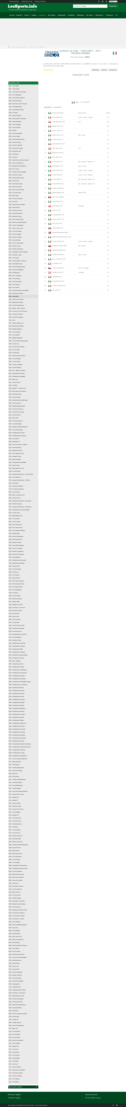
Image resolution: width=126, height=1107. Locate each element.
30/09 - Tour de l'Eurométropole (16, 1025)
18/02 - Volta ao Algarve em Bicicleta (17, 118)
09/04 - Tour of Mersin (14, 287)
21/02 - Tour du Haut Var (14, 127)
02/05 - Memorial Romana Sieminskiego (18, 400)
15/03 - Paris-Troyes (14, 195)
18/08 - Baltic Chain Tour (14, 892)
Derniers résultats (40, 1)
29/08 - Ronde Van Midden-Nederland (18, 924)
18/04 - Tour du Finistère (14, 332)
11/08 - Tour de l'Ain (13, 883)
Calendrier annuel (27, 1)
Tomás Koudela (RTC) (58, 268)
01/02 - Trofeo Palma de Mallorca (17, 97)
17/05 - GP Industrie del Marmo (16, 489)
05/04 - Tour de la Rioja (14, 278)
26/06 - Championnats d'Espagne (17, 702)
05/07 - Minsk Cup (13, 773)
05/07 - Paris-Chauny (14, 776)
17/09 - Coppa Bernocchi (15, 987)
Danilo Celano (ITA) (57, 201)
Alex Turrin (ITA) (56, 210)
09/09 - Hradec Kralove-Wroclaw (16, 954)
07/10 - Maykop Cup (14, 1046)
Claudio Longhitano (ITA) (59, 285)
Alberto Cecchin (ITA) (57, 135)
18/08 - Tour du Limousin (15, 895)
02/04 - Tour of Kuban (14, 257)
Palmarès (104, 70)
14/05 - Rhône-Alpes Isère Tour (16, 468)
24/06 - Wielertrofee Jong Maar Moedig (18, 655)
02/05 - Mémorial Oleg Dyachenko (17, 406)
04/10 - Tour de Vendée (14, 1037)
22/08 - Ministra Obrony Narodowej (17, 904)
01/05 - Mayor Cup (13, 379)
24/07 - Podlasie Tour (14, 797)
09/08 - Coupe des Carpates (15, 880)
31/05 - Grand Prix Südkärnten (16, 536)
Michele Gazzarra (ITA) (58, 254)
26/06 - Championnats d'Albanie (16, 720)
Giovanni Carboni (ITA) (58, 241)
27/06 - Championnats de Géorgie (17, 732)
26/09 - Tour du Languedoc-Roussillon (18, 1013)
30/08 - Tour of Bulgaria (14, 930)
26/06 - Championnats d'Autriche (16, 711)
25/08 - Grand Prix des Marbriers (17, 912)
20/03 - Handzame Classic (15, 216)
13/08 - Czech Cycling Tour (15, 889)
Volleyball (80, 15)
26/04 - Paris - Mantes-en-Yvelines (17, 370)
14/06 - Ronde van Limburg (15, 598)
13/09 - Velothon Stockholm (15, 975)
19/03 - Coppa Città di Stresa (16, 213)
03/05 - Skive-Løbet (13, 417)
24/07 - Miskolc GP (13, 800)
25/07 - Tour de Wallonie (14, 812)
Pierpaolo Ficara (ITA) (57, 152)
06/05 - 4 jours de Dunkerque (16, 429)
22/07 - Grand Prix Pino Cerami (16, 794)
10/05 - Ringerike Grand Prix (15, 450)
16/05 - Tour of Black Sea (15, 477)
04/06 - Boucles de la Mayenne (16, 551)
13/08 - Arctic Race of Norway (16, 886)
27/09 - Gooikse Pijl (13, 1019)
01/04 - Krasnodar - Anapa (15, 254)
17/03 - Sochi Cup (13, 201)
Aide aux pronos (14, 1)
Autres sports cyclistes (15, 1087)
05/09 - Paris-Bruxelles (14, 942)
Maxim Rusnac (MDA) (58, 197)
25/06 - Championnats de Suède (16, 666)
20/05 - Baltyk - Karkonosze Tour (17, 495)
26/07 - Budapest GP (14, 815)
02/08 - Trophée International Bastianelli (18, 844)
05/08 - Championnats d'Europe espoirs (18, 868)
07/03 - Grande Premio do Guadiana (17, 171)
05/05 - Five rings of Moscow (16, 420)
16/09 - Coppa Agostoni (14, 984)
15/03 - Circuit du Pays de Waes (16, 189)
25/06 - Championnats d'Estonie (16, 696)
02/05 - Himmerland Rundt (15, 394)
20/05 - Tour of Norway (14, 492)
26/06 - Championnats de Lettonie (17, 699)
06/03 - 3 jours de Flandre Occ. (16, 163)
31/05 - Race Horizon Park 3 (15, 539)
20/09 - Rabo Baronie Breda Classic (17, 1004)
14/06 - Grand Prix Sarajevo (15, 610)
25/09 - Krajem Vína (13, 1010)
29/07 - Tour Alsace (13, 827)
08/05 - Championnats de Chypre (17, 432)
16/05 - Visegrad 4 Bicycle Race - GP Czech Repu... (21, 474)
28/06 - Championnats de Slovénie (17, 749)
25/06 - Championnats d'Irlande (16, 687)
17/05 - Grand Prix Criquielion (16, 486)
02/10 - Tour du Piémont (14, 1031)
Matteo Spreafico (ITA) (58, 192)
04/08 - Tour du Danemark (15, 856)
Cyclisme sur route (21, 47)
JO (116, 15)
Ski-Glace (89, 15)
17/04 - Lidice (12, 320)
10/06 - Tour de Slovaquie (15, 569)
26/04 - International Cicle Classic (17, 373)
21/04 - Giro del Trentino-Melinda (16, 346)
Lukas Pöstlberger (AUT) (58, 121)
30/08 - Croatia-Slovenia (14, 933)
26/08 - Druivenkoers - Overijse (16, 918)
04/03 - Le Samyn (13, 157)
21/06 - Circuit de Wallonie (15, 637)
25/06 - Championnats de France (17, 690)
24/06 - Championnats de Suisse (16, 658)
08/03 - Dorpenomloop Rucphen (16, 177)
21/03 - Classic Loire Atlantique (16, 225)
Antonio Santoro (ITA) (58, 219)
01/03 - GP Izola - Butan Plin (15, 145)
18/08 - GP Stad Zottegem (15, 898)
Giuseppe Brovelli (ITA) (58, 214)
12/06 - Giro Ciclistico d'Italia (15, 586)
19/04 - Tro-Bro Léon (14, 343)
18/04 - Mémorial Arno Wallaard (16, 326)
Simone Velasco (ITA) (57, 183)
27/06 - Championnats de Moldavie (17, 735)
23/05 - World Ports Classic (15, 503)
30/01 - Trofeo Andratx (14, 89)
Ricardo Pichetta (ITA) (58, 188)
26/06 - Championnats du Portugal (17, 729)
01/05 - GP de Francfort (14, 382)
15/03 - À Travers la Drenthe (15, 198)
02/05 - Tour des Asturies (15, 403)
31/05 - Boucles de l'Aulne (15, 542)
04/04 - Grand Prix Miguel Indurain (17, 266)
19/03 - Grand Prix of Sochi (15, 210)
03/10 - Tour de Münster (14, 1034)
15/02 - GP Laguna (13, 112)
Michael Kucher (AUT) (58, 272)
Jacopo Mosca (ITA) (57, 139)
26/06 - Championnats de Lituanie (17, 726)
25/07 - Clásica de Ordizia (15, 806)
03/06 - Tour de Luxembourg (15, 548)
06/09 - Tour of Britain (14, 948)
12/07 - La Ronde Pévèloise (15, 782)
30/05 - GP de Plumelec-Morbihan (17, 530)
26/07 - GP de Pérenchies (15, 818)
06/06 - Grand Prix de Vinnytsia (16, 554)
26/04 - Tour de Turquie (14, 361)
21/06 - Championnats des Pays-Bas (17, 634)
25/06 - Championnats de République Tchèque (20, 681)
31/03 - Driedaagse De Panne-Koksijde (18, 252)
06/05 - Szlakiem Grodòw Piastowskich (18, 426)
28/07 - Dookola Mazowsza (15, 824)
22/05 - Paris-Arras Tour (14, 498)
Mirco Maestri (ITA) (57, 157)
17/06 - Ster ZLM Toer (14, 613)
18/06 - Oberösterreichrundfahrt (16, 628)
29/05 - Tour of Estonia (14, 518)
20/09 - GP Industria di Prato (15, 1001)
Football (18, 15)
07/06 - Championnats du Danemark (17, 560)
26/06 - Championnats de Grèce (16, 717)
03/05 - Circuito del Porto (15, 415)
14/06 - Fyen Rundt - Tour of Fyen (17, 607)
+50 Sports (109, 15)
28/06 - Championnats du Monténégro (18, 755)
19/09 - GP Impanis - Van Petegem (17, 992)
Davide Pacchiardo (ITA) (58, 144)
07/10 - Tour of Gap (13, 1049)
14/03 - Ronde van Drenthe (15, 186)
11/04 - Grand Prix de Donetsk (16, 293)
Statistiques (95, 70)
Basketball (61, 15)
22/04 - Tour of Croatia (14, 349)
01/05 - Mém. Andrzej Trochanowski (17, 391)
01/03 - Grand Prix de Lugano (16, 148)
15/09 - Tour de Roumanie (15, 978)
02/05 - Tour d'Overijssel (14, 397)
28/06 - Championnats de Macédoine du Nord (19, 746)
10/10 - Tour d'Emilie (13, 1061)
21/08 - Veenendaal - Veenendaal (16, 901)
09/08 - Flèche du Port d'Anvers (16, 877)
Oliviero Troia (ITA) (57, 130)
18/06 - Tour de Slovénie (14, 619)
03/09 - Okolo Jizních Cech (15, 936)
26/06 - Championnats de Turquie (17, 714)
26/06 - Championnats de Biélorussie (17, 723)
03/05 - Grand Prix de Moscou (16, 409)
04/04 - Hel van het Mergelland (16, 269)
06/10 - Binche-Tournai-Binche (16, 1040)
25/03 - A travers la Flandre (15, 237)
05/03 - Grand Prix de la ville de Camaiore (19, 160)
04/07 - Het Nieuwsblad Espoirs (16, 767)
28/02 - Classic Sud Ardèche (15, 133)
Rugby (34, 15)
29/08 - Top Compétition (14, 921)
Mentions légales (15, 1098)
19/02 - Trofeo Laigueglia (15, 124)
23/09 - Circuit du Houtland (15, 1007)
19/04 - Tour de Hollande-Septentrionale (18, 340)
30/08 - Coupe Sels (13, 927)
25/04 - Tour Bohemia (14, 352)
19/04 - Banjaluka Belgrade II (15, 337)
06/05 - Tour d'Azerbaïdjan (15, 423)
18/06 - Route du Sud (14, 616)
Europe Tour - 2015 (14, 83)
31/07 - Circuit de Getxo (14, 832)
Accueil (11, 15)
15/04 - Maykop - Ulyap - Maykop (17, 308)
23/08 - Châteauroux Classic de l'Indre (18, 909)
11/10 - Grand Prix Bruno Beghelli (17, 1070)
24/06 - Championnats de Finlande (17, 652)
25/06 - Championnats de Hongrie (17, 675)
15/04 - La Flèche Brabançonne (16, 305)
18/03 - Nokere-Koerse (14, 207)
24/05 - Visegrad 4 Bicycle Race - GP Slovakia (20, 506)
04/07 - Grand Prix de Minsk (15, 770)
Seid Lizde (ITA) (56, 290)
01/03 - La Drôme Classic (15, 142)
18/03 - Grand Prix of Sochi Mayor (17, 204)
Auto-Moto (51, 15)
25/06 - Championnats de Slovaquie (17, 678)
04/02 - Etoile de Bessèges (15, 100)
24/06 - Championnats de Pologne (17, 646)
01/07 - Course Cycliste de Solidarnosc (18, 758)
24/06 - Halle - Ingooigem (15, 661)
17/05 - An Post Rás (13, 483)
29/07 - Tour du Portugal (14, 829)
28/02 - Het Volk (12, 130)
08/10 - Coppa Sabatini (14, 1058)
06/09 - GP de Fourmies (14, 951)
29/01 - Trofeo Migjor (14, 86)
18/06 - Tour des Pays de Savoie (16, 625)
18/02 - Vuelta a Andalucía (15, 121)
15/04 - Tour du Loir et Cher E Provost (18, 311)
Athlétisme (99, 15)
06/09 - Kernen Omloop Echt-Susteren (18, 945)
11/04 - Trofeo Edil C (14, 296)
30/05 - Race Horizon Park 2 (15, 527)
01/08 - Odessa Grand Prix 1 (16, 835)
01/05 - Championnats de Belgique (17, 376)
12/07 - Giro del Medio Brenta (16, 785)
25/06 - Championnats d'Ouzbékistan (17, 669)
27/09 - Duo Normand (14, 1016)
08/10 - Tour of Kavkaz (14, 1055)
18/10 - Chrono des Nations (15, 1075)
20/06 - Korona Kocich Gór (15, 631)
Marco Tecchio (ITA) (57, 170)
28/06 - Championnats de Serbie (16, 741)
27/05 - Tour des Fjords (14, 512)
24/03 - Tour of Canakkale (15, 234)
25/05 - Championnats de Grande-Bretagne (19, 509)
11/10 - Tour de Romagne (15, 1067)
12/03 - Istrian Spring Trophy (15, 183)
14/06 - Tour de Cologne (14, 595)
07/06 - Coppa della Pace (15, 557)
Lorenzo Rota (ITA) (57, 175)
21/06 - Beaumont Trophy (15, 640)
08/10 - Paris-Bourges (14, 1052)
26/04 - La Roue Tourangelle (15, 364)
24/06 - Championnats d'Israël (16, 663)
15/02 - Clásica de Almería (15, 115)
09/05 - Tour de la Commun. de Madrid (18, 444)
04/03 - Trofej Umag (13, 154)
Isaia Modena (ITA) (57, 276)
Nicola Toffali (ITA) (57, 179)
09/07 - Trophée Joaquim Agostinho (17, 779)
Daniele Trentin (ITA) (57, 126)
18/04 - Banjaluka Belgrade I (15, 329)
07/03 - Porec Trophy (14, 169)
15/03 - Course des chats (15, 192)
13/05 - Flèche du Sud (14, 465)
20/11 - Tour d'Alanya (14, 1081)
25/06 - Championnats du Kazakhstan (18, 672)
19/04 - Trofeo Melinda (14, 335)
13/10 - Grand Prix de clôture (16, 1073)
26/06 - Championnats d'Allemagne (17, 708)
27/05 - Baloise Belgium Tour (15, 515)
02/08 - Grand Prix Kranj (14, 847)
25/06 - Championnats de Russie (16, 693)
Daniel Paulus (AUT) (57, 206)
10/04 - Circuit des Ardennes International (18, 290)
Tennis (26, 15)
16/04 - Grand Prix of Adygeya (16, 317)
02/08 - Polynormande (14, 850)
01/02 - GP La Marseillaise (15, 94)
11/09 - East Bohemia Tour (15, 960)
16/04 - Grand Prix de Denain (16, 314)
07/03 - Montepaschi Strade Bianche (17, 166)
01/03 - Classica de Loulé (15, 151)
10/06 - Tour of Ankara (14, 575)
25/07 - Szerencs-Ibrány (14, 803)
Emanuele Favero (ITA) (58, 281)
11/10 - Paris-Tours (13, 1064)
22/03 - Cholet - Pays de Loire (16, 228)
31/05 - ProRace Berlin (14, 533)
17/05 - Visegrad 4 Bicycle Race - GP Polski (19, 480)
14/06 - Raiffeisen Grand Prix (16, 604)
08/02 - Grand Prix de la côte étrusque (18, 103)
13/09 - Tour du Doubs (14, 969)
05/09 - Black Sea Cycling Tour (16, 939)
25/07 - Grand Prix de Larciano (16, 809)
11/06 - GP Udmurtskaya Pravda (16, 583)
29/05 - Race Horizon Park (15, 524)
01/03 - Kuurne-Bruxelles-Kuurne (17, 139)
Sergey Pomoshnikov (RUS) (59, 245)
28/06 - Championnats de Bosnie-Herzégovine (20, 744)
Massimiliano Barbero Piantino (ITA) (61, 237)
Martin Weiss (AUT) (57, 148)
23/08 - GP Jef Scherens (15, 907)
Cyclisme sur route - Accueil (17, 79)
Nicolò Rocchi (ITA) (57, 161)
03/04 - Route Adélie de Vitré (15, 263)
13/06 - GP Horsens (13, 592)
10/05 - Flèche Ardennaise (15, 447)
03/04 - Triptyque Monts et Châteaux (17, 260)
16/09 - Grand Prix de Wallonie (16, 981)
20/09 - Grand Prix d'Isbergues (16, 998)
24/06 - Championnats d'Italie (16, 649)
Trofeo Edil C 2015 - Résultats (36, 47)
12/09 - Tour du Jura (14, 966)
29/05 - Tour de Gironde (14, 521)
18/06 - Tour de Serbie (14, 622)
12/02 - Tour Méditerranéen (15, 106)
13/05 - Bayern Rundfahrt (15, 459)
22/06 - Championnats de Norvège (17, 643)
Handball (71, 15)
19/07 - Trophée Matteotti (15, 788)
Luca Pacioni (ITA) (57, 263)
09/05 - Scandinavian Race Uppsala (17, 435)
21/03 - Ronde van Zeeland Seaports (17, 222)
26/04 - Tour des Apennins (15, 367)
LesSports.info (15, 6)
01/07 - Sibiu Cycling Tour (15, 761)
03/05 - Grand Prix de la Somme (16, 412)
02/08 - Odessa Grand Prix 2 (16, 841)
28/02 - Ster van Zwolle (14, 136)
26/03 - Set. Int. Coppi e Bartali (16, 243)
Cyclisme (42, 15)
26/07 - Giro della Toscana (15, 821)
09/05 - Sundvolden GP (14, 441)
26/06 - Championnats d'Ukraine (16, 705)
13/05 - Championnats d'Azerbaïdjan (17, 462)
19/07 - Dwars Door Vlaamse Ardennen (18, 791)
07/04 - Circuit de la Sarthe (15, 281)
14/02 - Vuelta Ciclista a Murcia (16, 109)
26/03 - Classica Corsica (15, 246)
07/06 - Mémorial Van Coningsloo (16, 563)
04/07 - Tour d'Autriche (14, 764)
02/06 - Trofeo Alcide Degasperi (16, 545)
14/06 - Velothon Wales (14, 601)
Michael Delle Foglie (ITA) (59, 250)
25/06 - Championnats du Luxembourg (18, 684)
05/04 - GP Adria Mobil (14, 272)
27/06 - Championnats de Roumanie (17, 738)
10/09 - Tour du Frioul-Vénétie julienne (18, 957)
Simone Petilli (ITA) (57, 117)
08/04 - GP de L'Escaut (14, 284)
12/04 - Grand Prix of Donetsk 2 (16, 299)
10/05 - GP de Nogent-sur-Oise (16, 453)
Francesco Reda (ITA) (57, 113)
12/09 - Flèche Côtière (14, 963)
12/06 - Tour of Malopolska (15, 589)
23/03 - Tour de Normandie (15, 231)
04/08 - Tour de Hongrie (14, 859)
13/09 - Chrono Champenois (15, 972)
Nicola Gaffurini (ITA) (57, 166)
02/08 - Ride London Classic (15, 853)
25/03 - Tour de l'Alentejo (14, 240)
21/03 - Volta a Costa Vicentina (16, 219)
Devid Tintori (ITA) (57, 223)
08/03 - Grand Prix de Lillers (15, 174)
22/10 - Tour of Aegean (14, 1078)
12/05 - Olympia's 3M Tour (15, 456)
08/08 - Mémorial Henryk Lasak (16, 874)
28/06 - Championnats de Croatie (17, 752)
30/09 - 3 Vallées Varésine (15, 1022)
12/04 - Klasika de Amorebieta (16, 302)
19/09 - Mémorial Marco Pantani (16, 995)
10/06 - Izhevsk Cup (14, 572)
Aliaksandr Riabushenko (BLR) (60, 232)
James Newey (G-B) (57, 228)
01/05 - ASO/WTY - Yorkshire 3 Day (17, 388)
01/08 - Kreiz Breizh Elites (15, 838)
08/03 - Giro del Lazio (14, 180)
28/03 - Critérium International (16, 249)
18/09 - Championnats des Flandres (17, 990)
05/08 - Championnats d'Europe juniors (18, 865)
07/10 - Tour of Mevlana (14, 1043)
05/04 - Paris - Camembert (15, 275)
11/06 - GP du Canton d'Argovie (16, 581)
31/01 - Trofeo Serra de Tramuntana (17, 91)
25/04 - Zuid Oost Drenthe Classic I (17, 355)
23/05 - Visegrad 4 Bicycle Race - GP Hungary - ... (21, 500)
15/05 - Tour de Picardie (14, 471)
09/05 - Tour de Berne (14, 438)
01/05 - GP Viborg (13, 385)
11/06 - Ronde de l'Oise (14, 578)
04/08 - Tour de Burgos (14, 862)
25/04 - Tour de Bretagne (15, 358)
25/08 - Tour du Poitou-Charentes (17, 915)
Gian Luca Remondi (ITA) (58, 259)
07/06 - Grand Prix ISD (14, 566)
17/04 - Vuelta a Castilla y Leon (16, 323)
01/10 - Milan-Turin (13, 1028)
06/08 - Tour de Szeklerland (15, 871)
